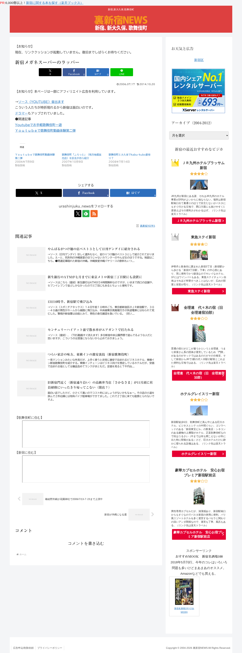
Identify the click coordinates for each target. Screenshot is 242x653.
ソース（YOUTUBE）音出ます (41, 101)
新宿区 (199, 60)
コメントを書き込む (86, 543)
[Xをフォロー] (77, 213)
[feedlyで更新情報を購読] (85, 213)
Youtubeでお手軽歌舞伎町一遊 (38, 124)
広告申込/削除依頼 (23, 647)
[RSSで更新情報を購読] (94, 213)
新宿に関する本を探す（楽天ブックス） (54, 3)
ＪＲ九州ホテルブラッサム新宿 (199, 220)
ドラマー (21, 113)
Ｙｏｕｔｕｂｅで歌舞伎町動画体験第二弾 (45, 130)
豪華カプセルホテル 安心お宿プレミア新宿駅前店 (198, 534)
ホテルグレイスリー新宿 (198, 454)
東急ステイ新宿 (199, 291)
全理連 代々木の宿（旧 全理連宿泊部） (198, 375)
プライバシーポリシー (49, 647)
